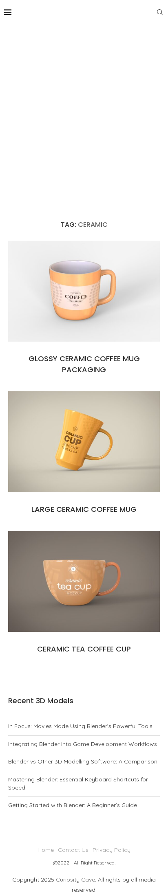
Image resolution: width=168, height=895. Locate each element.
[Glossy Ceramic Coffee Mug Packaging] (84, 291)
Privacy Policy (111, 849)
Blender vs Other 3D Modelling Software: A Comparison (82, 761)
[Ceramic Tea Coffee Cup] (84, 581)
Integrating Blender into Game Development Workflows (82, 744)
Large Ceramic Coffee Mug (84, 509)
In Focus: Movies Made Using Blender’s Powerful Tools (80, 726)
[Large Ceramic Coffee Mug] (84, 441)
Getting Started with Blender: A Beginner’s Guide (72, 805)
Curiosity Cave (75, 879)
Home (46, 849)
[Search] (160, 12)
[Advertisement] (84, 112)
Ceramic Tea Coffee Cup (84, 649)
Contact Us (73, 849)
